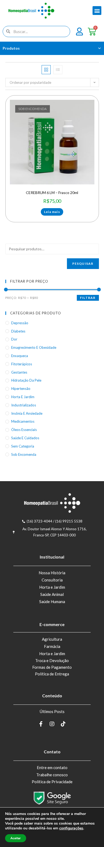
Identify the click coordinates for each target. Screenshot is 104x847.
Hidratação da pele (26, 380)
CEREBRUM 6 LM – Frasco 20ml (52, 192)
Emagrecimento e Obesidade (33, 347)
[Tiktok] (63, 724)
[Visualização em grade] (46, 69)
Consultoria (52, 579)
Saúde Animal (52, 594)
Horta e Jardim (52, 587)
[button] (97, 10)
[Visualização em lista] (57, 69)
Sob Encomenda (23, 454)
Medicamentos (22, 421)
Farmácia (52, 646)
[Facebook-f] (40, 724)
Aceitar (15, 838)
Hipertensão (20, 388)
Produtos (11, 48)
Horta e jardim (22, 397)
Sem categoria (22, 446)
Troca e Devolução (52, 660)
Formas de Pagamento (52, 667)
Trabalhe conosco (52, 774)
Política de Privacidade (52, 781)
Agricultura (52, 639)
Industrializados (23, 405)
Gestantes (19, 372)
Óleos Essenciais (24, 430)
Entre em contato (52, 767)
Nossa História (52, 572)
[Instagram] (52, 724)
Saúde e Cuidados (25, 438)
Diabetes (18, 331)
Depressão (19, 323)
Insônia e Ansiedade (26, 413)
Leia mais (52, 212)
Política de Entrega (52, 673)
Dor (14, 339)
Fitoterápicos (21, 364)
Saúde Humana (52, 601)
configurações (71, 828)
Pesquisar (83, 264)
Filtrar (87, 298)
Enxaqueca (19, 356)
